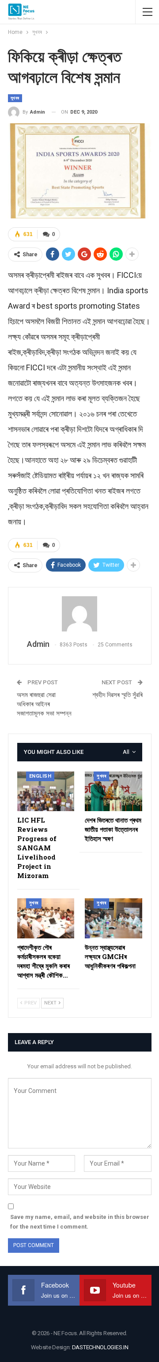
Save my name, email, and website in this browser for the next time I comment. (79, 1222)
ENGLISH (40, 776)
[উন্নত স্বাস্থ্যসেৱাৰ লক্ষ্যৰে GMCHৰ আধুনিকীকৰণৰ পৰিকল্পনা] (113, 918)
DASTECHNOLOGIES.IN (100, 1347)
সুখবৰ (15, 98)
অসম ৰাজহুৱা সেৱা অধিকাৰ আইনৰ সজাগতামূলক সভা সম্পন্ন (44, 704)
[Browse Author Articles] (79, 613)
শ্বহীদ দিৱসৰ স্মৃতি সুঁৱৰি (117, 695)
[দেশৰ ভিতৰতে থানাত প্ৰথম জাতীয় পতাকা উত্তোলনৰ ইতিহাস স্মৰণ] (113, 791)
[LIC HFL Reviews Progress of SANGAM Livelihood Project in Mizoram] (46, 791)
